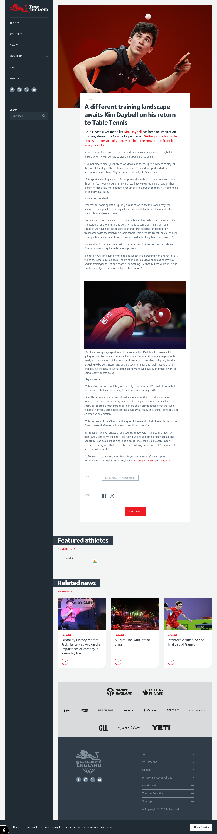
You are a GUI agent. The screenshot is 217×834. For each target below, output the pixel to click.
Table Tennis (129, 478)
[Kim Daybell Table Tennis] (82, 560)
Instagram (19, 89)
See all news (135, 511)
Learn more (106, 827)
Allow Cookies (201, 827)
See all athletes (65, 549)
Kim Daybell (133, 132)
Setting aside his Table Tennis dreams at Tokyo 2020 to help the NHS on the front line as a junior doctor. (130, 140)
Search (13, 109)
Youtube (34, 89)
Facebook (12, 89)
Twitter (26, 89)
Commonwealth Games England (29, 8)
